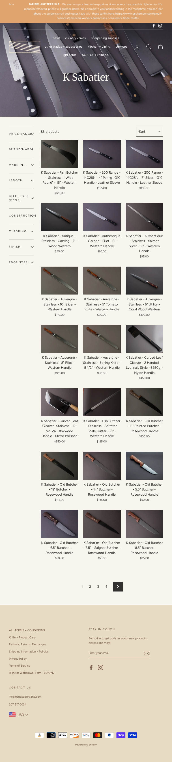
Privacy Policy (18, 658)
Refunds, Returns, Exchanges (27, 644)
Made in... (18, 164)
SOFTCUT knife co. (95, 55)
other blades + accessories (63, 46)
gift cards (70, 55)
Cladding (18, 231)
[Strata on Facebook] (91, 667)
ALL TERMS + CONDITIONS (27, 630)
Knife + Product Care (22, 637)
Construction (21, 215)
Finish (15, 246)
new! (56, 38)
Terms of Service (19, 665)
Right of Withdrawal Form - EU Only (31, 672)
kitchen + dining (99, 46)
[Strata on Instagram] (100, 667)
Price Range (20, 133)
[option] (86, 11)
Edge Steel (19, 262)
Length (16, 180)
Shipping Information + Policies (29, 651)
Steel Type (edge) (19, 198)
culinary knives (75, 38)
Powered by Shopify (86, 744)
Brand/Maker (21, 149)
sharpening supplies (105, 38)
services (121, 46)
